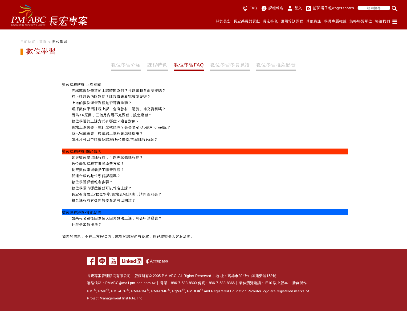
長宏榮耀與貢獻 (247, 21)
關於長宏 (223, 21)
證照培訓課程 (292, 21)
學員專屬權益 (335, 21)
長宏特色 (270, 21)
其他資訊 (313, 21)
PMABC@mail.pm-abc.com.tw (130, 283)
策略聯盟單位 (361, 21)
